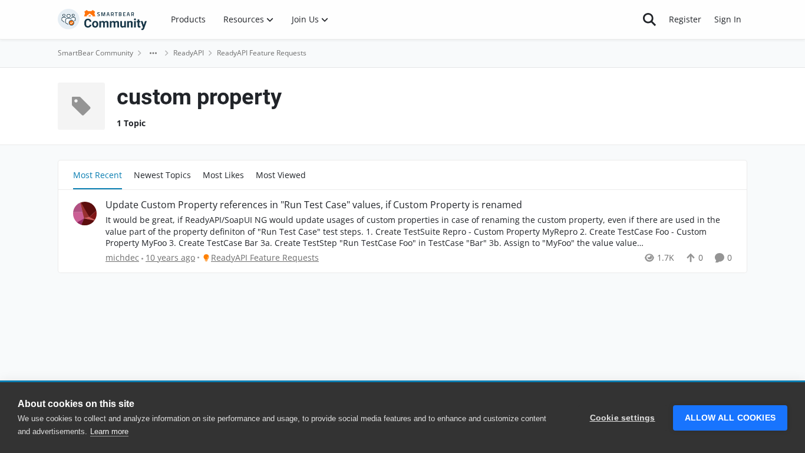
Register (685, 19)
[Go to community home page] (102, 19)
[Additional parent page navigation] (153, 53)
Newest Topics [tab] (162, 174)
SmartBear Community (95, 53)
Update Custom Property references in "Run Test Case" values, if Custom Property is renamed (313, 205)
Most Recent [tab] (97, 174)
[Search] (649, 19)
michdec (122, 257)
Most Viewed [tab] (281, 174)
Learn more (109, 431)
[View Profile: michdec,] (85, 213)
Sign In (727, 19)
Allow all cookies (730, 417)
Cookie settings (622, 417)
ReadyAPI (188, 53)
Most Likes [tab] (223, 174)
